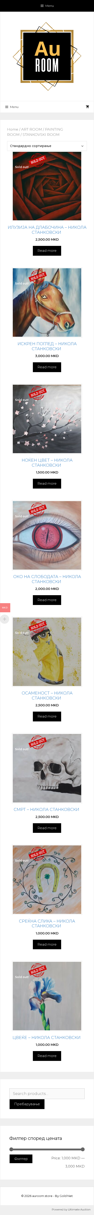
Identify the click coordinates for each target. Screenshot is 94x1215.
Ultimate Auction (79, 1209)
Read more (47, 250)
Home (12, 129)
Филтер (21, 1159)
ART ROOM (31, 129)
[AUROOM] (47, 56)
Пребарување (27, 1104)
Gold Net (66, 1196)
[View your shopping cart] (87, 107)
